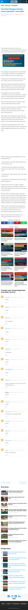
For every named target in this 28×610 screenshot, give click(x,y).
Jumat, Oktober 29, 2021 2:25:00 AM (17, 339)
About (3, 603)
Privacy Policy (15, 603)
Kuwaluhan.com (17, 608)
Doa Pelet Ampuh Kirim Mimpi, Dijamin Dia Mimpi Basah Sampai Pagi (17, 565)
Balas (6, 302)
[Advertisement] (14, 32)
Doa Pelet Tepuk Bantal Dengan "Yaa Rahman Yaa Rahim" (20, 254)
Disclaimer (23, 603)
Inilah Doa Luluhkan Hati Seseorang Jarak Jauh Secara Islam (7, 239)
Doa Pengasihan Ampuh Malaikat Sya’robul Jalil (20, 239)
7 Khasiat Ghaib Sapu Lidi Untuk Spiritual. (16, 535)
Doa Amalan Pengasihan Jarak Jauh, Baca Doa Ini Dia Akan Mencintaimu (7, 283)
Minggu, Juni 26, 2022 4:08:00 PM (15, 450)
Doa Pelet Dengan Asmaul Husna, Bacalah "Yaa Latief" (6, 269)
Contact (8, 603)
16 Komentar (3, 15)
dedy (6, 450)
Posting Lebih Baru (6, 482)
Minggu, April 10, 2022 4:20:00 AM (17, 430)
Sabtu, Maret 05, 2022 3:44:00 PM (17, 402)
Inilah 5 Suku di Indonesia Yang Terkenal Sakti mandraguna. (15, 491)
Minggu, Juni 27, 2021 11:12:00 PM (17, 297)
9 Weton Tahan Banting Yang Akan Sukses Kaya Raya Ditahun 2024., (16, 522)
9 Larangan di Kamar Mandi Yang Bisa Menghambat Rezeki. (17, 529)
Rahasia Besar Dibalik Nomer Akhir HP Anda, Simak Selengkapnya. (17, 541)
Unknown (7, 297)
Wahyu (7, 359)
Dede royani (8, 440)
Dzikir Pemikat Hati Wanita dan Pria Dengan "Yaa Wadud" (7, 254)
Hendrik (7, 339)
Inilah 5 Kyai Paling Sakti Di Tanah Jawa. (16, 498)
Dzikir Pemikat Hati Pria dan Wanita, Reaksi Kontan (20, 269)
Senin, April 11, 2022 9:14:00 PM (18, 440)
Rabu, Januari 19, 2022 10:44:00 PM (16, 359)
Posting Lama (23, 482)
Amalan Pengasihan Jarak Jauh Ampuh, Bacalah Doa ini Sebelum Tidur (21, 284)
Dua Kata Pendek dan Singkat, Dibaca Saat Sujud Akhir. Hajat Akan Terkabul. (17, 510)
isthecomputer (9, 369)
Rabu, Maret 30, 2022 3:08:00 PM (17, 421)
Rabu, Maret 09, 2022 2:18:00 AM (17, 411)
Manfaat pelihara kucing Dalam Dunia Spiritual (17, 504)
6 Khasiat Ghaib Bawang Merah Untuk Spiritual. (17, 516)
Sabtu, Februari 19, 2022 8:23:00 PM (17, 392)
